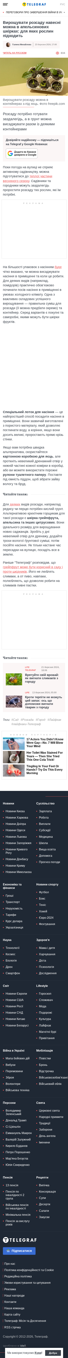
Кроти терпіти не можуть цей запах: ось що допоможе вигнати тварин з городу (43, 702)
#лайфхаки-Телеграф (26, 724)
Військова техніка (17, 1090)
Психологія (46, 966)
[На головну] (34, 4)
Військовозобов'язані (53, 1077)
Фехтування (47, 924)
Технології (12, 947)
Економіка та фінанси (12, 886)
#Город (40, 719)
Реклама (10, 1289)
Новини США (15, 1000)
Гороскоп (45, 993)
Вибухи (10, 1064)
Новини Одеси (15, 830)
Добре (53, 1352)
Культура (45, 1018)
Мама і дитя (47, 947)
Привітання (47, 1038)
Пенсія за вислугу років (18, 1223)
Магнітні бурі (47, 1031)
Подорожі (45, 1012)
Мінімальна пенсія (18, 1214)
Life (27, 692)
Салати (44, 1210)
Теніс (42, 904)
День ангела (47, 1135)
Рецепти (42, 1177)
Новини (8, 803)
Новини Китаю (15, 1018)
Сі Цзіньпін (13, 1126)
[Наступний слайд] (64, 12)
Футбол (44, 892)
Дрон (9, 966)
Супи (42, 1197)
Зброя (10, 1077)
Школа (43, 843)
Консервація (47, 1191)
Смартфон (13, 973)
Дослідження (48, 973)
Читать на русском (14, 53)
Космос (10, 954)
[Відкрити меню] (5, 4)
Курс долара (14, 921)
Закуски (44, 1217)
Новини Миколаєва (19, 872)
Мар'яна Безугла (17, 1158)
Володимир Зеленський (13, 1112)
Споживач (46, 1000)
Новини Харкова (17, 817)
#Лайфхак (54, 719)
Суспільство (45, 803)
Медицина (46, 836)
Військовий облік (50, 1083)
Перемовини (14, 1071)
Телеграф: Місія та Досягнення (25, 1320)
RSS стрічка (12, 1327)
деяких (15, 504)
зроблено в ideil (14, 1346)
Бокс (42, 898)
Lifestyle (42, 985)
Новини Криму (15, 865)
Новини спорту (47, 884)
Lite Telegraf (30, 668)
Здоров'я (43, 939)
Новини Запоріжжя (18, 843)
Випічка (44, 1185)
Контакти (10, 1301)
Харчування (47, 954)
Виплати (44, 823)
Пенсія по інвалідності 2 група (15, 1195)
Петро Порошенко (18, 1152)
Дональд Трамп (16, 1120)
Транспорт (13, 902)
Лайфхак (45, 1025)
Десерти (44, 1204)
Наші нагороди (14, 1295)
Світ (6, 985)
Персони (9, 1102)
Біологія (11, 960)
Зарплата (45, 811)
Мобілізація (44, 1050)
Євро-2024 (46, 917)
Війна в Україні (13, 1050)
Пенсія (8, 1177)
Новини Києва (15, 811)
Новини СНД (14, 1012)
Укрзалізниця (14, 927)
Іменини (44, 1142)
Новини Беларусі (17, 1025)
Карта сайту (12, 1314)
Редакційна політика (18, 1276)
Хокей (43, 911)
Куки (38, 1352)
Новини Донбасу (17, 859)
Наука (7, 939)
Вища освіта (47, 849)
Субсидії (44, 830)
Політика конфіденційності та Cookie (29, 1270)
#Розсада (27, 719)
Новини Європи (16, 993)
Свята (40, 1102)
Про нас (9, 1263)
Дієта (42, 960)
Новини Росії (14, 1006)
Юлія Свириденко (18, 1164)
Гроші (9, 895)
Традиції (44, 1123)
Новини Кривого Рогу (17, 851)
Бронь (43, 1064)
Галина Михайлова (21, 44)
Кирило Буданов (17, 1145)
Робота (44, 817)
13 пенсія (12, 1185)
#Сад (14, 719)
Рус (62, 4)
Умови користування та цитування (27, 1282)
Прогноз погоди (49, 862)
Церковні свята (49, 1110)
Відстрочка (46, 1071)
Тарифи (11, 914)
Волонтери (13, 1083)
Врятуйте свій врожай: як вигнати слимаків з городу (42, 678)
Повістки (45, 1058)
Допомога (45, 855)
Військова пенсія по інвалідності (17, 1206)
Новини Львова (16, 836)
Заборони (45, 1129)
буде (58, 267)
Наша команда (14, 1308)
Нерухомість (14, 908)
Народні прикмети (51, 1116)
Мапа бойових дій (18, 1058)
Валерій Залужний (18, 1139)
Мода (42, 1006)
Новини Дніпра (16, 823)
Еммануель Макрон (19, 1133)
